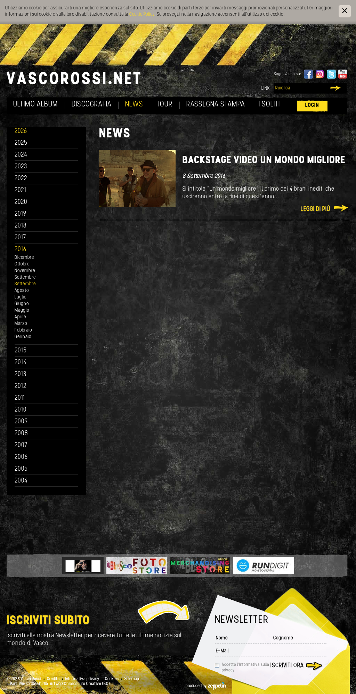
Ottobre (22, 264)
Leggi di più (315, 209)
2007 (21, 445)
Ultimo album (35, 105)
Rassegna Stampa (215, 105)
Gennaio (23, 337)
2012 (21, 386)
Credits (53, 679)
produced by (197, 686)
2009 (21, 421)
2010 (21, 410)
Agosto (22, 290)
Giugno (22, 303)
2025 (21, 143)
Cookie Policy (141, 14)
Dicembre (24, 257)
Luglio (20, 297)
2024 (21, 155)
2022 (21, 178)
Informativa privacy (82, 679)
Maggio (22, 310)
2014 (21, 362)
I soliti (269, 105)
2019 (20, 214)
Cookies (112, 679)
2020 (21, 202)
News (134, 105)
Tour (165, 105)
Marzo (21, 323)
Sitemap (131, 679)
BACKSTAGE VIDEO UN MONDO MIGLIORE (264, 160)
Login (312, 105)
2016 (20, 249)
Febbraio (23, 330)
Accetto (245, 667)
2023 (21, 166)
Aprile (20, 317)
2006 (21, 457)
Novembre (25, 270)
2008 (21, 433)
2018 (21, 226)
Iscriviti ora (287, 666)
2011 (20, 398)
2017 (20, 237)
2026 (21, 131)
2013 (20, 374)
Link (265, 88)
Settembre (25, 277)
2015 (21, 351)
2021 (20, 190)
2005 (21, 469)
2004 (21, 481)
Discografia (92, 105)
